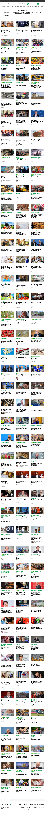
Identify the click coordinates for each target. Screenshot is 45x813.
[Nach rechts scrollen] (43, 7)
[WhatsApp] (22, 805)
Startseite (3, 6)
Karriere (28, 807)
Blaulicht (11, 6)
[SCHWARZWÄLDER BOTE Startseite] (22, 4)
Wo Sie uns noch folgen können (37, 804)
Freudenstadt (34, 6)
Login (43, 3)
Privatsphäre (23, 807)
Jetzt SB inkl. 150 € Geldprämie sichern (23, 0)
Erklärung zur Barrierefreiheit (19, 809)
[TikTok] (24, 805)
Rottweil (24, 6)
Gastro (7, 6)
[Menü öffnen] (1, 4)
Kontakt (32, 809)
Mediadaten (41, 807)
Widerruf (42, 809)
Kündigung (28, 809)
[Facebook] (26, 805)
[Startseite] (3, 800)
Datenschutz (35, 807)
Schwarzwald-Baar (18, 6)
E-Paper (5, 3)
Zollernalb (29, 6)
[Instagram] (20, 805)
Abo (38, 3)
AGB (31, 807)
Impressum (37, 809)
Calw (39, 6)
